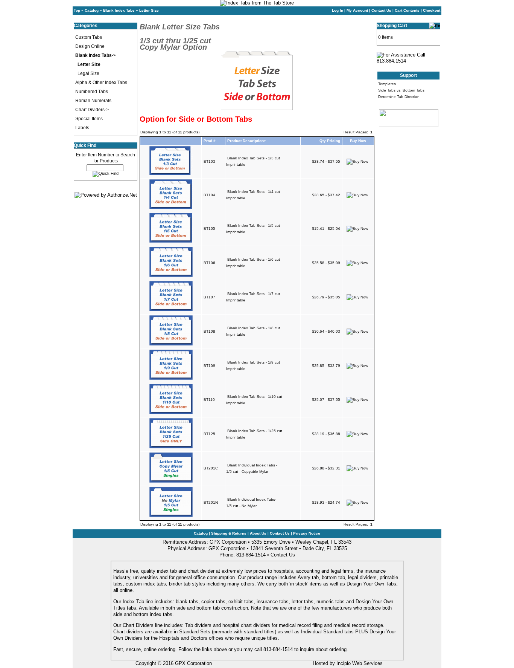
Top (77, 10)
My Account (357, 10)
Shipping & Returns (228, 533)
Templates (387, 84)
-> (95, 55)
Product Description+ (246, 141)
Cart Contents (407, 10)
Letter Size (149, 10)
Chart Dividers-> (92, 109)
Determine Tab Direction (399, 97)
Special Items (89, 118)
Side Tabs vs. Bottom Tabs (401, 90)
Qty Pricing (329, 141)
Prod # (210, 141)
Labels (82, 127)
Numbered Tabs (91, 91)
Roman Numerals (93, 100)
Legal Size (88, 73)
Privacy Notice (306, 533)
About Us (258, 533)
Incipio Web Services (359, 663)
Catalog (92, 10)
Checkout (431, 10)
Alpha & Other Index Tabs (101, 82)
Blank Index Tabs (119, 10)
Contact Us (381, 10)
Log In (337, 10)
